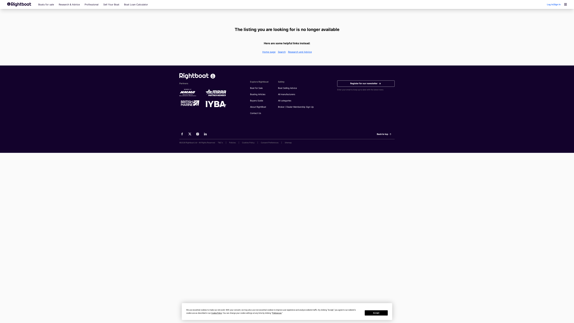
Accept (376, 313)
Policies (232, 142)
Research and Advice (300, 51)
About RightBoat (258, 107)
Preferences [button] (277, 313)
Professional (92, 4)
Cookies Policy (248, 142)
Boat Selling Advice (287, 88)
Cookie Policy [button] (216, 313)
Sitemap (288, 142)
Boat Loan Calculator (136, 4)
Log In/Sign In (554, 4)
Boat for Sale (256, 88)
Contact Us (255, 113)
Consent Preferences (269, 142)
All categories (284, 100)
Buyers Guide (256, 100)
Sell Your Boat (111, 4)
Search (282, 51)
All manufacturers (286, 94)
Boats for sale (46, 4)
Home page (268, 51)
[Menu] (565, 4)
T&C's (220, 142)
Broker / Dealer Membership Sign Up (296, 107)
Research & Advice (69, 4)
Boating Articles (257, 94)
